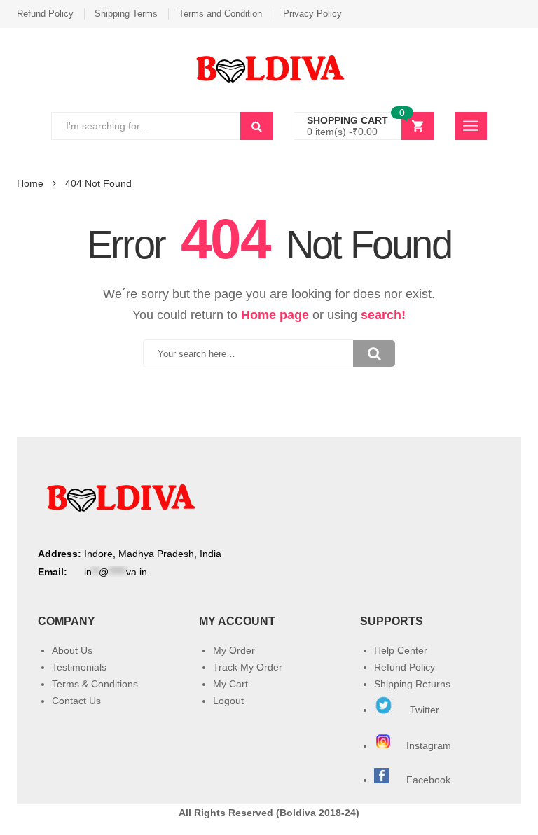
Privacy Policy (312, 13)
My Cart (230, 683)
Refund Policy (45, 13)
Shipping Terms (126, 13)
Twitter (423, 709)
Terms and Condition (220, 13)
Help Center (400, 650)
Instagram (430, 745)
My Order (234, 650)
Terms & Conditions (95, 683)
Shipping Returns (412, 683)
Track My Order (247, 667)
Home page (275, 315)
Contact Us (76, 700)
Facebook (428, 779)
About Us (72, 650)
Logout (228, 700)
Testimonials (79, 667)
